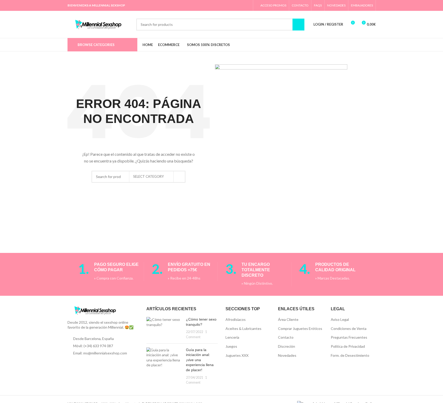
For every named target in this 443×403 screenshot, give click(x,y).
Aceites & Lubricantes (243, 328)
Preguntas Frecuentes (349, 337)
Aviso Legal (340, 319)
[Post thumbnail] (164, 328)
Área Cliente (288, 319)
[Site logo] (99, 24)
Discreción (286, 346)
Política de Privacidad (348, 346)
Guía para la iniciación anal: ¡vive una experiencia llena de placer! (200, 360)
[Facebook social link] (214, 5)
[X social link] (220, 5)
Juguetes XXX (237, 355)
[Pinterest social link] (227, 5)
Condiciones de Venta (348, 328)
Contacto (286, 337)
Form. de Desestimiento (350, 355)
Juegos (231, 346)
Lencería (232, 337)
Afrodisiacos (236, 319)
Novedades (287, 355)
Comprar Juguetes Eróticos (300, 328)
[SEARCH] (179, 177)
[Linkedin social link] (234, 5)
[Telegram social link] (247, 5)
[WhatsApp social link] (240, 5)
